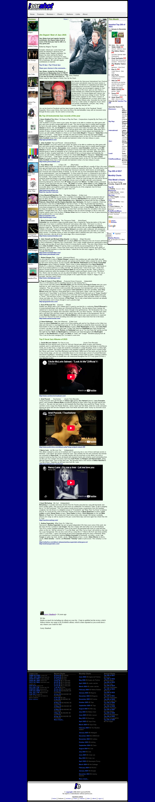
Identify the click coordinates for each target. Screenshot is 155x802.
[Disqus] (73, 578)
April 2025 (82, 721)
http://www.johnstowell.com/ (49, 254)
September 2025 (84, 705)
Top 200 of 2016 (109, 679)
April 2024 (82, 761)
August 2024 (83, 748)
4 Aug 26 (57, 680)
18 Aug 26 (57, 677)
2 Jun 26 (57, 699)
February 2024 (84, 768)
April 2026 (82, 683)
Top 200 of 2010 (109, 699)
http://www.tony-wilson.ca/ (48, 190)
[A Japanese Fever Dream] (33, 116)
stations (82, 798)
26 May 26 (57, 703)
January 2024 (83, 771)
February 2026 (84, 690)
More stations (33, 699)
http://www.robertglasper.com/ (49, 278)
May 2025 (82, 718)
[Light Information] (33, 217)
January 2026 (83, 693)
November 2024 (84, 739)
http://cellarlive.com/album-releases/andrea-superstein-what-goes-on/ (63, 542)
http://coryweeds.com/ (47, 216)
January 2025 (83, 733)
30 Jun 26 (57, 689)
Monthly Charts (114, 175)
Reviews (51, 14)
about (94, 798)
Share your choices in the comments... (52, 68)
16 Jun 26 (57, 694)
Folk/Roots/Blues (115, 159)
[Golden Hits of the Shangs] (33, 59)
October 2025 (83, 702)
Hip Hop (111, 121)
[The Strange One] (33, 31)
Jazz (110, 141)
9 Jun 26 (57, 697)
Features (40, 14)
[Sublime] (33, 73)
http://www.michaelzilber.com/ (50, 253)
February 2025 (84, 728)
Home (32, 14)
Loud (110, 153)
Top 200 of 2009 (109, 703)
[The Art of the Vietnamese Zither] (33, 87)
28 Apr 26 (57, 716)
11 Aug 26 (57, 679)
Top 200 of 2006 (109, 713)
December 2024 (84, 736)
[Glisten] (33, 100)
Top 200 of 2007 (109, 709)
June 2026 (82, 677)
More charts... (84, 779)
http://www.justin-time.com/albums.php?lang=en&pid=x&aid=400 (62, 447)
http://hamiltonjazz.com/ (47, 217)
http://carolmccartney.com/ (48, 520)
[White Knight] (33, 249)
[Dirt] (33, 188)
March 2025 (83, 724)
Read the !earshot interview (48, 192)
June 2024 (82, 755)
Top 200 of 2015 (109, 682)
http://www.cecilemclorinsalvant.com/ (52, 396)
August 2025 (83, 709)
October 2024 (83, 742)
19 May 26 (57, 706)
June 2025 (82, 715)
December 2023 (84, 774)
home (54, 798)
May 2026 (82, 680)
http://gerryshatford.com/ (48, 140)
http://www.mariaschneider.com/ (50, 236)
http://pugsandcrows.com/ (48, 301)
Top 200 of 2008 (109, 706)
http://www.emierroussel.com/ (49, 318)
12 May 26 (57, 709)
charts (75, 798)
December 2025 (84, 696)
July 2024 (82, 752)
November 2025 (84, 699)
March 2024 (83, 764)
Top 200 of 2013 (109, 689)
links (88, 798)
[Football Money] (33, 130)
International (113, 130)
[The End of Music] (33, 158)
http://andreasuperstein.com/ (49, 544)
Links (78, 14)
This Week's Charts (116, 180)
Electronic (112, 109)
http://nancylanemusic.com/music (51, 464)
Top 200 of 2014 (109, 686)
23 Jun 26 (57, 691)
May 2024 (82, 758)
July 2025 (82, 712)
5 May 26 (57, 713)
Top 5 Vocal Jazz (55, 65)
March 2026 (83, 686)
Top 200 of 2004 (109, 720)
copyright (69, 792)
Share (65, 19)
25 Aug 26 (57, 675)
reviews (68, 798)
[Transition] (33, 144)
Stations (69, 14)
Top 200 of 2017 (115, 171)
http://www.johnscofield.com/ (49, 161)
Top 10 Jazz (43, 65)
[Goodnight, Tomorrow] (33, 277)
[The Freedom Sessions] (33, 172)
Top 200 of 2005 (109, 716)
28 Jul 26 (57, 682)
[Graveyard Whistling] (33, 263)
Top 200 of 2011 (109, 696)
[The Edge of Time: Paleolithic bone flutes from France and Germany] (33, 233)
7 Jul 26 (56, 687)
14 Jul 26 (57, 686)
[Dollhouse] (33, 203)
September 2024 (84, 745)
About (85, 14)
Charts (60, 14)
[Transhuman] (33, 45)
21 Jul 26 (57, 684)
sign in (100, 798)
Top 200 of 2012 (109, 692)
